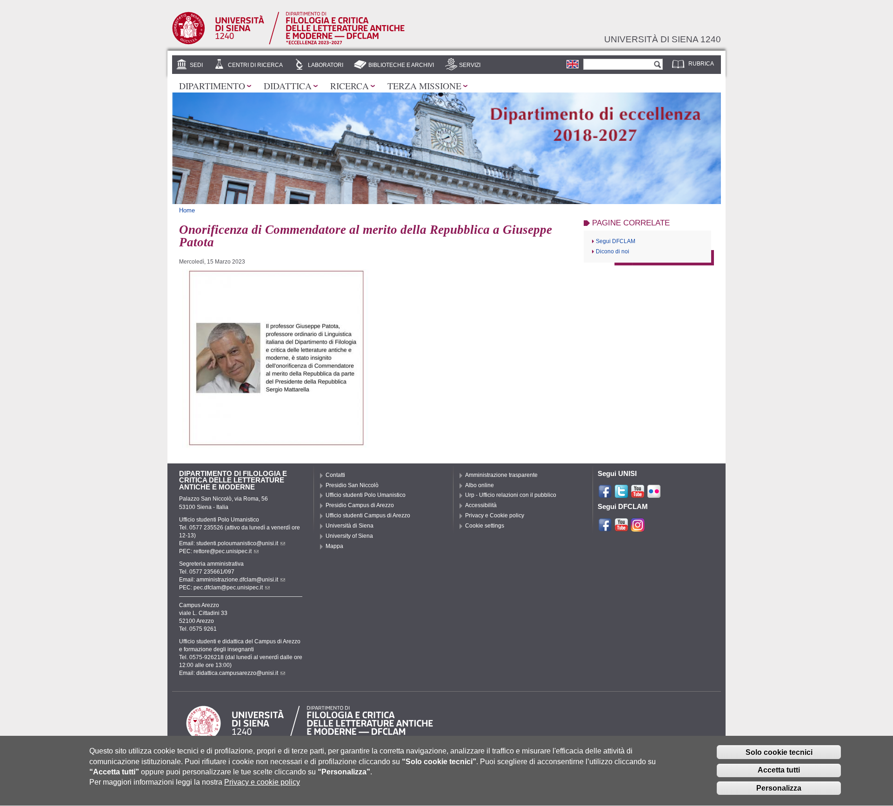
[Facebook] (605, 494)
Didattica (288, 85)
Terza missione (424, 85)
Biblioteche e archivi (401, 65)
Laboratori (325, 65)
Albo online (479, 485)
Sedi (196, 65)
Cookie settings (484, 525)
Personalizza (778, 789)
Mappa (334, 546)
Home (187, 210)
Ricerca (349, 85)
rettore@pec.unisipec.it (222, 551)
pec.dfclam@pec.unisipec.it (228, 587)
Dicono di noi (612, 251)
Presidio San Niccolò (352, 485)
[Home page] (288, 43)
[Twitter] (621, 494)
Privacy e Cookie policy (494, 515)
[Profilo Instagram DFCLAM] (637, 528)
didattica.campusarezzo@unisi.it (237, 673)
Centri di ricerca (255, 65)
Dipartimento (212, 85)
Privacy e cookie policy (262, 782)
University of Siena (349, 536)
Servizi (469, 65)
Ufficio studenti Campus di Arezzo (368, 515)
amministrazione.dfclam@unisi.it (237, 579)
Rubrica (701, 63)
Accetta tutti (779, 770)
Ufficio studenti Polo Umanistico (366, 495)
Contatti (335, 475)
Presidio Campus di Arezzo (360, 505)
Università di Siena (349, 525)
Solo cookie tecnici (779, 752)
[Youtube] (637, 494)
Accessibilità (481, 505)
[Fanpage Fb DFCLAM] (605, 528)
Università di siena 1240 (662, 39)
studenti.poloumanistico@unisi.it (237, 543)
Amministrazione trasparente (501, 475)
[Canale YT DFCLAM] (621, 528)
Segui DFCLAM (615, 241)
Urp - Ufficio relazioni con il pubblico (510, 495)
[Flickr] (653, 494)
